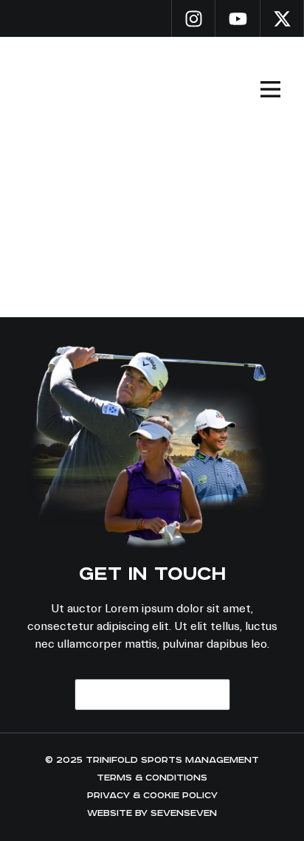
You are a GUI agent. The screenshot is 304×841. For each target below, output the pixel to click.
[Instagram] (193, 18)
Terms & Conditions (152, 777)
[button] (270, 89)
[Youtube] (237, 18)
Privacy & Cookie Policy (152, 795)
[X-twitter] (281, 18)
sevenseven (184, 813)
